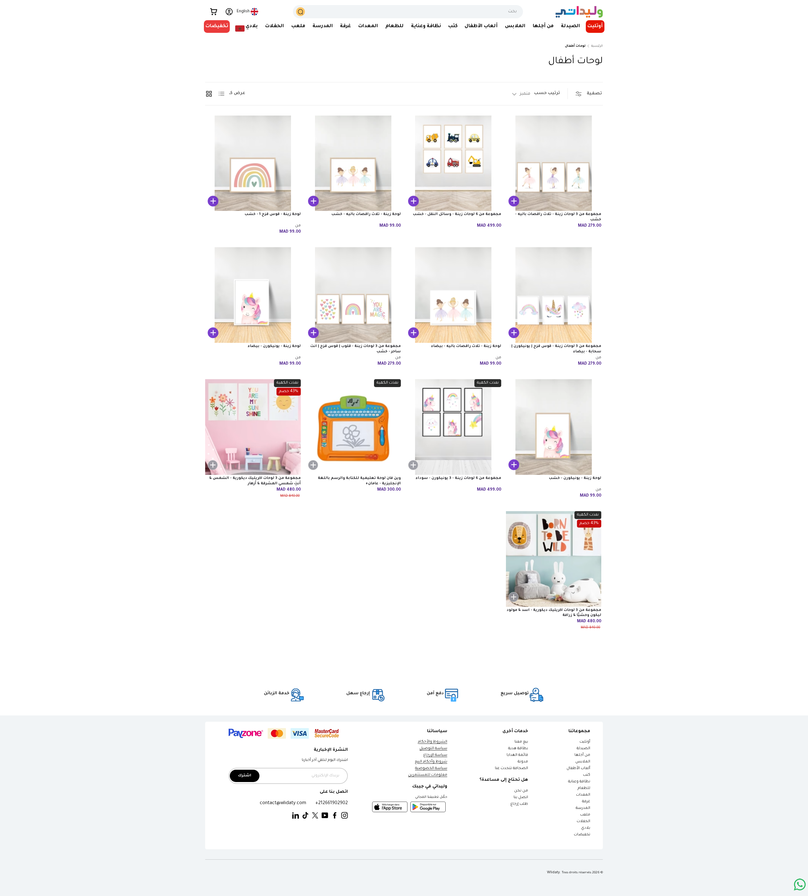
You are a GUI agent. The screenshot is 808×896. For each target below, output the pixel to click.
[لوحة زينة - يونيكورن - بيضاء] (253, 295)
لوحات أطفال (575, 46)
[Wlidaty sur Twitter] (315, 815)
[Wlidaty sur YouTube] (325, 815)
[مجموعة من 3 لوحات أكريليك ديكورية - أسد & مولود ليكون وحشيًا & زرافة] (554, 559)
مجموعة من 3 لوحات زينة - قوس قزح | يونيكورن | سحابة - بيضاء (556, 349)
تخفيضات (216, 26)
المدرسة (322, 26)
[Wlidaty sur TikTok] (305, 815)
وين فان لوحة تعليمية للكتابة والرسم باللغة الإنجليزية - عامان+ (359, 481)
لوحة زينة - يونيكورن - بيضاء (274, 346)
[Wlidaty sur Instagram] (344, 815)
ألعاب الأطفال (481, 26)
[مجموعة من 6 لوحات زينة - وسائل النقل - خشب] (453, 163)
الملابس (515, 26)
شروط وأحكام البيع (431, 762)
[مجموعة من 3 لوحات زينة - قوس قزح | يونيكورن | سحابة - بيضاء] (554, 295)
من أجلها (543, 26)
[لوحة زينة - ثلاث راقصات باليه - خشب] (353, 163)
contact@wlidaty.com (283, 803)
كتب (453, 26)
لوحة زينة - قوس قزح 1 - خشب (273, 214)
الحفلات (274, 26)
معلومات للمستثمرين (427, 775)
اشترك (244, 776)
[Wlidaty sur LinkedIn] (295, 815)
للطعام (394, 26)
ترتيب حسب (547, 93)
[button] (214, 12)
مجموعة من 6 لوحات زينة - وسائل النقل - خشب (457, 214)
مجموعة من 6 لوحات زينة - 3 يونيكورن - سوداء (458, 478)
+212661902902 (331, 803)
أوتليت (595, 26)
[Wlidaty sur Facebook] (334, 815)
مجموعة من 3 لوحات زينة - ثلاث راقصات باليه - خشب (558, 217)
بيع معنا (521, 742)
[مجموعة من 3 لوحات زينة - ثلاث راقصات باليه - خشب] (554, 163)
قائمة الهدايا (517, 755)
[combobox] (408, 11)
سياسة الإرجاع (435, 755)
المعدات (368, 26)
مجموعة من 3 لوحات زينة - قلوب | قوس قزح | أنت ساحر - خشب (355, 349)
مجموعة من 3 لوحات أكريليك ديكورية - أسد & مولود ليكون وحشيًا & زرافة (554, 613)
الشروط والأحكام (432, 742)
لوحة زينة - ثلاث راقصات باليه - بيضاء (466, 346)
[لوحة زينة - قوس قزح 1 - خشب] (253, 163)
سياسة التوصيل (433, 749)
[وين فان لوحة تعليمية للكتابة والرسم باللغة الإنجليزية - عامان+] (353, 427)
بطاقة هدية (518, 749)
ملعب (298, 26)
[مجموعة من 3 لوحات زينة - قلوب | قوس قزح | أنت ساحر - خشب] (353, 295)
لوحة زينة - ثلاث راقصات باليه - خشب (366, 214)
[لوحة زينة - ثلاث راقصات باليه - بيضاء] (453, 295)
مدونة (523, 762)
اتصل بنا (521, 798)
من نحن (521, 791)
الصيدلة (570, 26)
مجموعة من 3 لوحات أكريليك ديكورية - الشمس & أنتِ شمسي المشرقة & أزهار (255, 481)
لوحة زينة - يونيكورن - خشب (575, 478)
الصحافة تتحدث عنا (511, 769)
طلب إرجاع (519, 804)
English (243, 11)
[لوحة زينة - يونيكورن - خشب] (554, 427)
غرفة (345, 26)
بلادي (252, 26)
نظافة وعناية (426, 26)
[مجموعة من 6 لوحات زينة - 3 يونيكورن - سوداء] (453, 427)
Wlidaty (553, 873)
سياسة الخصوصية (431, 769)
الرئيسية (597, 46)
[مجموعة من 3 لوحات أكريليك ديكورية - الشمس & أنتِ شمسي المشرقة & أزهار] (253, 427)
